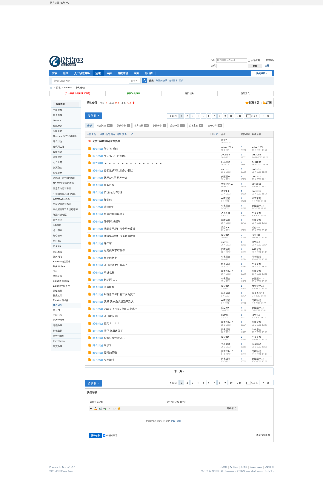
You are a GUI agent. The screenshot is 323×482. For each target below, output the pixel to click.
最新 (102, 134)
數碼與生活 (58, 146)
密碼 (213, 65)
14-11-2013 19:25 (260, 157)
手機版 (244, 467)
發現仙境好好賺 (113, 192)
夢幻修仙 (80, 87)
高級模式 (231, 408)
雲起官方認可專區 (62, 204)
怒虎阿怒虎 (110, 257)
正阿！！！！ (112, 323)
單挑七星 (109, 272)
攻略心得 (214, 125)
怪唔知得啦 (110, 352)
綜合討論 (57, 141)
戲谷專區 (57, 220)
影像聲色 (57, 173)
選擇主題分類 (96, 402)
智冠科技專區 (60, 214)
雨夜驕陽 (225, 220)
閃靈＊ (224, 140)
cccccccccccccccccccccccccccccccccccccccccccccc (134, 163)
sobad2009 (227, 147)
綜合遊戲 (57, 115)
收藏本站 (65, 2)
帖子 (133, 80)
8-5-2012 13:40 (259, 201)
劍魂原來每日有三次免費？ (119, 294)
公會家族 (195, 125)
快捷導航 (260, 73)
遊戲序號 (123, 73)
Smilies (119, 408)
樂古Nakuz (50, 87)
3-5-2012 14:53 (259, 215)
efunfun (68, 87)
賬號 (213, 60)
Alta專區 (57, 225)
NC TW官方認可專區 (63, 183)
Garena (57, 120)
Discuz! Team (67, 471)
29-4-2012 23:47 (259, 230)
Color (95, 408)
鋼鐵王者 (173, 80)
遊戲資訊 (57, 125)
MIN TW (57, 241)
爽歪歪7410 (227, 176)
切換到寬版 (272, 2)
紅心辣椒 (57, 235)
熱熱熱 (108, 199)
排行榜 (149, 73)
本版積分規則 (263, 435)
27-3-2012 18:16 (259, 339)
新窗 (215, 134)
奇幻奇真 (57, 162)
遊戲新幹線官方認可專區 (65, 209)
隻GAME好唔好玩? (115, 155)
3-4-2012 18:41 (259, 310)
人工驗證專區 (82, 73)
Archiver (234, 467)
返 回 (174, 116)
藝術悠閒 (57, 157)
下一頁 (265, 116)
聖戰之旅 (57, 276)
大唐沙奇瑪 (58, 320)
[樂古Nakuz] (66, 61)
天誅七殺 (57, 252)
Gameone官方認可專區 (65, 136)
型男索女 (245, 93)
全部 (89, 125)
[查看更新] (132, 134)
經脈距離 (109, 286)
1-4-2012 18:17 (259, 317)
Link (105, 408)
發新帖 (92, 115)
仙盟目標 (109, 184)
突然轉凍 (109, 359)
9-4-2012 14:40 (259, 296)
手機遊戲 (57, 110)
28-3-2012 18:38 (259, 332)
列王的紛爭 (161, 80)
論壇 (98, 73)
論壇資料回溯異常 (109, 141)
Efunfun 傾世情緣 (61, 261)
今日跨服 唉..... (112, 316)
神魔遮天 (57, 295)
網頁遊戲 (57, 346)
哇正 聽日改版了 (113, 330)
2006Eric (225, 154)
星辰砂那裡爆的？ (114, 214)
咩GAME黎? (111, 148)
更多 (124, 134)
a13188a (225, 162)
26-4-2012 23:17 (259, 245)
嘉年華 (108, 243)
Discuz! (66, 467)
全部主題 (91, 134)
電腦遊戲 (57, 325)
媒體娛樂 (57, 152)
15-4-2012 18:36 (259, 281)
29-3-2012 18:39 (259, 325)
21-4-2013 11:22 (259, 172)
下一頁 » (179, 371)
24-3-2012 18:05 (259, 354)
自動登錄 (255, 60)
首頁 (54, 73)
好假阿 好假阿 (112, 221)
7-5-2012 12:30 (259, 208)
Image (100, 408)
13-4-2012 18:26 (259, 288)
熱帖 (113, 134)
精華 (119, 134)
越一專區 (57, 230)
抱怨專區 (177, 125)
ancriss (224, 169)
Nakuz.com (256, 467)
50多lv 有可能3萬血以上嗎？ (120, 308)
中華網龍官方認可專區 (64, 193)
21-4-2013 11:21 (259, 179)
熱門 (107, 134)
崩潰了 (108, 345)
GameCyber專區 (61, 199)
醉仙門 (56, 310)
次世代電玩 (58, 336)
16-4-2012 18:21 (259, 274)
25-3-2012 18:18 (259, 347)
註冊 (267, 65)
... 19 (239, 116)
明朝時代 (57, 315)
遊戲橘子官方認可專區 (64, 178)
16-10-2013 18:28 (260, 164)
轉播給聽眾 (112, 435)
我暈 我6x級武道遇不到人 (119, 301)
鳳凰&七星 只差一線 (115, 177)
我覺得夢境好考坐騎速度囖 (119, 228)
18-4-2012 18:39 (259, 266)
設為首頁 (54, 2)
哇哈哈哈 (109, 206)
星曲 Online (59, 266)
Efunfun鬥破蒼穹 (61, 286)
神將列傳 (57, 256)
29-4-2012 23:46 (259, 237)
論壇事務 (57, 131)
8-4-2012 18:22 (259, 303)
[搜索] (144, 80)
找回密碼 (269, 60)
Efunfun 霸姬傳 (60, 300)
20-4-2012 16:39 (259, 259)
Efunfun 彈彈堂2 (61, 281)
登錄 (173, 421)
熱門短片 (189, 93)
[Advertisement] (161, 29)
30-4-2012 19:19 (259, 223)
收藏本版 (254, 102)
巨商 (109, 73)
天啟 (55, 271)
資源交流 (57, 167)
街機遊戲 (57, 330)
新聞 (65, 73)
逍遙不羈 (256, 198)
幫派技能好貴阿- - (114, 337)
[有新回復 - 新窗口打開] (90, 149)
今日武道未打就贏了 (115, 265)
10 (231, 116)
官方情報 (141, 125)
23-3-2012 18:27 (259, 361)
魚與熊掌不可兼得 (114, 250)
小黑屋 (224, 467)
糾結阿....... (110, 279)
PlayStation (59, 341)
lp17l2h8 (256, 154)
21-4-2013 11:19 (259, 194)
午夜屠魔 (225, 198)
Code (114, 408)
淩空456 (225, 191)
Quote (109, 408)
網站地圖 (269, 467)
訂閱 (269, 102)
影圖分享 (159, 125)
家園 (136, 73)
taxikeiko (256, 169)
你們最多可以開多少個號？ (119, 170)
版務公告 (123, 125)
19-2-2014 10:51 (259, 150)
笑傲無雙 (57, 290)
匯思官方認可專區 (62, 188)
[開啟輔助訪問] (268, 2)
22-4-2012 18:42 (259, 252)
